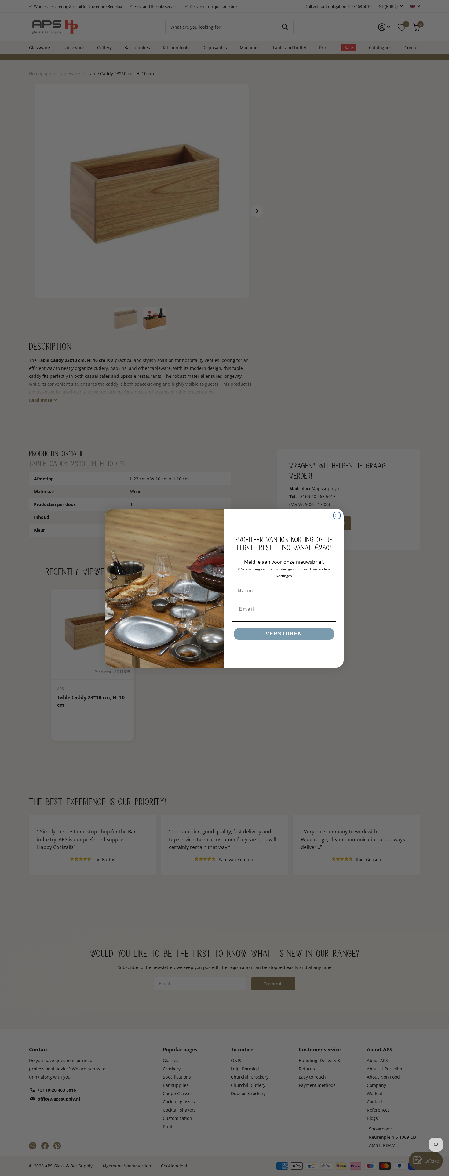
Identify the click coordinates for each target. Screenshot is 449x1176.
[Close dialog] (337, 515)
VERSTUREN (284, 633)
